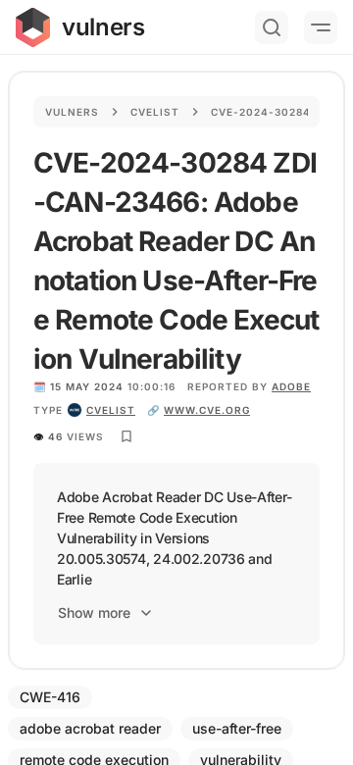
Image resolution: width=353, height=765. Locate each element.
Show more (94, 612)
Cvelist (154, 112)
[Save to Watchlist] (126, 436)
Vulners (72, 112)
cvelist (110, 410)
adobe (291, 386)
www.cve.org (207, 410)
